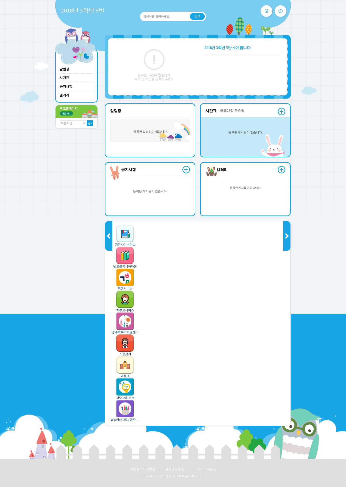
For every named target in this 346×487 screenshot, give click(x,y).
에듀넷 (125, 376)
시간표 (64, 78)
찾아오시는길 (206, 469)
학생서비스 (125, 288)
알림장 (64, 69)
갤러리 (64, 95)
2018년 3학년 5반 (82, 10)
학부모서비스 (125, 310)
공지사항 (66, 86)
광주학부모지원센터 (125, 332)
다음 (286, 236)
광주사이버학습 (125, 244)
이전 (108, 236)
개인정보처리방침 (142, 469)
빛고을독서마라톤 (125, 266)
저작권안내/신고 (176, 469)
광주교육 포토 (125, 397)
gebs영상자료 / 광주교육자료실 (125, 419)
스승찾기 (125, 354)
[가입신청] (280, 11)
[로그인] (266, 11)
